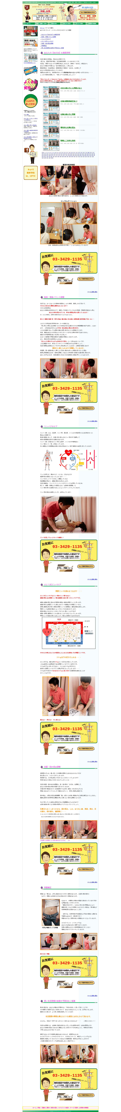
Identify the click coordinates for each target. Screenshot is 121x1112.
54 (78, 154)
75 (61, 155)
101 (53, 156)
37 (49, 154)
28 (86, 152)
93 (92, 155)
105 (63, 156)
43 (59, 154)
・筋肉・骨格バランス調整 (48, 37)
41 (56, 154)
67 (47, 155)
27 (85, 152)
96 (44, 156)
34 (44, 154)
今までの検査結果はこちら (30, 62)
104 (60, 156)
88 (83, 155)
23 (78, 152)
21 (74, 152)
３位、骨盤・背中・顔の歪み (30, 125)
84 (77, 155)
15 (64, 152)
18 (69, 152)
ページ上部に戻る (92, 292)
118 (93, 156)
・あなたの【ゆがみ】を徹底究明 (50, 34)
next (52, 157)
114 (83, 156)
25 (81, 152)
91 (89, 155)
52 (75, 154)
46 (64, 154)
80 (70, 155)
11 (57, 152)
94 (94, 155)
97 (45, 156)
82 (73, 155)
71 (54, 155)
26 (83, 152)
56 (82, 154)
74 (59, 155)
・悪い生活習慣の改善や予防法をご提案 (52, 48)
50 (71, 154)
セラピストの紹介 (63, 1108)
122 (49, 157)
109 (72, 156)
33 (42, 154)
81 (71, 155)
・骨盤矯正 (43, 46)
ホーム (42, 28)
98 (47, 156)
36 (47, 154)
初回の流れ (54, 1108)
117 (90, 156)
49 (70, 154)
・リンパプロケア (45, 39)
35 (45, 154)
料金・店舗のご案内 (44, 1108)
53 (77, 154)
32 (93, 152)
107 (67, 156)
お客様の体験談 (83, 1108)
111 (77, 156)
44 (61, 154)
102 (56, 156)
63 (94, 154)
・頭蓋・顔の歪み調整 (46, 43)
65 (44, 155)
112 (79, 156)
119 (43, 157)
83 (75, 155)
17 (67, 152)
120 (45, 157)
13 (60, 152)
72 (56, 155)
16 (66, 152)
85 (78, 155)
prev (43, 152)
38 (51, 154)
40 (54, 154)
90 (87, 155)
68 (49, 155)
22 (76, 152)
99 (49, 156)
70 (52, 155)
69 (51, 155)
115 (86, 156)
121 (47, 157)
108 (70, 156)
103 (58, 156)
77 (64, 155)
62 (92, 154)
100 (51, 156)
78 (66, 155)
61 (90, 154)
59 (87, 154)
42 (58, 154)
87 (82, 155)
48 (68, 154)
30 (90, 152)
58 (85, 154)
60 (89, 154)
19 (71, 152)
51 (73, 154)
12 (59, 152)
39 (52, 154)
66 (45, 155)
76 (63, 155)
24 (79, 152)
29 (88, 152)
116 (88, 156)
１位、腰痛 (26, 114)
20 (73, 152)
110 (74, 156)
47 (66, 154)
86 (80, 155)
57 (83, 154)
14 (62, 152)
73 (58, 155)
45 (63, 154)
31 (92, 152)
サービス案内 (74, 1108)
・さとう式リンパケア (46, 41)
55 (80, 154)
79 (68, 155)
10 (55, 152)
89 (85, 155)
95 (42, 156)
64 (42, 155)
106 (65, 156)
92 (90, 155)
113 (81, 156)
